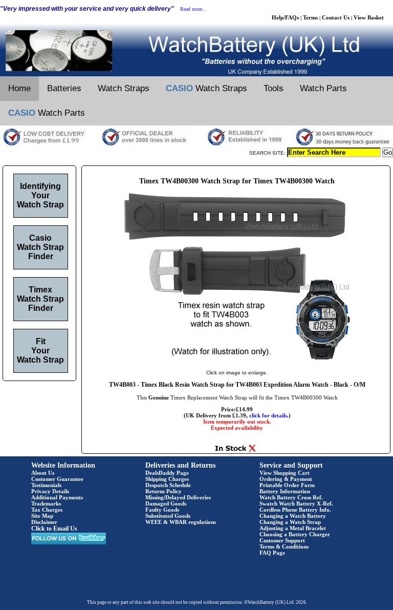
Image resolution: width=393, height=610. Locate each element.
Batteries (64, 88)
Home (19, 88)
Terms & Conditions (284, 546)
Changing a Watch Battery (292, 516)
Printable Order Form (287, 485)
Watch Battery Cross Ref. (291, 497)
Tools (273, 88)
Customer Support (282, 540)
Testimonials (46, 485)
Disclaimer (44, 522)
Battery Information (284, 491)
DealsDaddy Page (167, 473)
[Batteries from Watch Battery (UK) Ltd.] (196, 74)
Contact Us (336, 17)
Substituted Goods (167, 516)
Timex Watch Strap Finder (40, 298)
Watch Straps (123, 88)
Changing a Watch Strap (290, 522)
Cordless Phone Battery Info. (295, 510)
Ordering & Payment (285, 479)
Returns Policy (163, 491)
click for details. (269, 415)
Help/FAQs (285, 17)
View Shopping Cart (284, 473)
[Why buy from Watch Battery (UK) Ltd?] (196, 145)
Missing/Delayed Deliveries (178, 497)
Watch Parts (323, 88)
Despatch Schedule (168, 485)
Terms (310, 17)
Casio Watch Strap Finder (40, 247)
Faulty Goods (162, 510)
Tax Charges (46, 510)
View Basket (369, 17)
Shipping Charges (167, 479)
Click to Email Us (54, 528)
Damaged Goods (165, 503)
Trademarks (46, 503)
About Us (42, 473)
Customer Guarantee (57, 479)
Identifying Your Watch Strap (40, 195)
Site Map (42, 516)
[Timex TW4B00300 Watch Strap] (237, 362)
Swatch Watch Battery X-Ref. (296, 503)
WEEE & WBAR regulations (180, 522)
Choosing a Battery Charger (294, 534)
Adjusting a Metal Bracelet (292, 528)
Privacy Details (50, 491)
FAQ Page (272, 553)
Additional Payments (57, 497)
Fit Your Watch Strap (40, 350)
